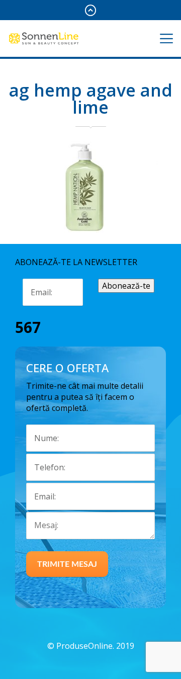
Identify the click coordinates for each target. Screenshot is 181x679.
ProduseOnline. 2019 (95, 645)
